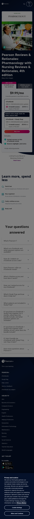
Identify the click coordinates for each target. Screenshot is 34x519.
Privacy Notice (21, 503)
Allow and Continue (17, 513)
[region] (17, 496)
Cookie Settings (17, 508)
